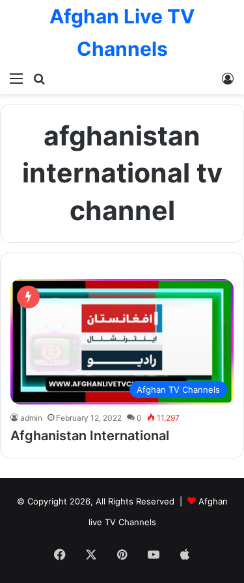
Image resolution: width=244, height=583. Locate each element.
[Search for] (39, 78)
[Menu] (16, 78)
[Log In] (227, 78)
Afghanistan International (89, 435)
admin (31, 418)
